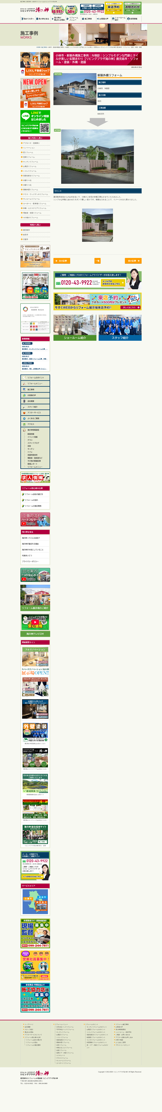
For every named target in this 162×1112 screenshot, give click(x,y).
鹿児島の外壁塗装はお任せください (35, 743)
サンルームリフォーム (31, 199)
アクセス (31, 424)
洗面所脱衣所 (32, 455)
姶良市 (25, 235)
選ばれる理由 (29, 1032)
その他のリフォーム (30, 217)
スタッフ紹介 (32, 407)
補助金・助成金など (35, 458)
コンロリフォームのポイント (96, 1040)
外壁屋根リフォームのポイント (97, 1042)
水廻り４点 (27, 180)
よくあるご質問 (33, 418)
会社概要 (31, 401)
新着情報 (31, 434)
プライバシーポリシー (30, 561)
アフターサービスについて (33, 1035)
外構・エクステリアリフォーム (34, 208)
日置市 (25, 239)
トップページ (29, 1024)
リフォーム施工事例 (122, 1024)
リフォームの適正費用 (33, 506)
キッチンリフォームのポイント (97, 1027)
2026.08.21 (35, 346)
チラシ (30, 440)
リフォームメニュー (73, 19)
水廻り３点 (27, 185)
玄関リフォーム (29, 157)
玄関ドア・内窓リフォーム (65, 1053)
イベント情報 (32, 437)
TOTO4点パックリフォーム (65, 1029)
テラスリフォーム (62, 1058)
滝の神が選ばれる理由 (59, 19)
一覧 (98, 261)
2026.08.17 (35, 356)
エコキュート (60, 1055)
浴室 (29, 446)
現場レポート (32, 464)
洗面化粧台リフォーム (31, 176)
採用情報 (133, 19)
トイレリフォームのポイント (96, 1032)
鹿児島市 (26, 230)
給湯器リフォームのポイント (96, 1037)
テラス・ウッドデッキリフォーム (35, 194)
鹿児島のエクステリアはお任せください (35, 769)
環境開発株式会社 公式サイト (35, 794)
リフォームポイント (91, 1024)
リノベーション (29, 148)
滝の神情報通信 (33, 430)
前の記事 (132, 261)
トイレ (30, 452)
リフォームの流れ (31, 500)
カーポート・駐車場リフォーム (34, 203)
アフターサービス (34, 412)
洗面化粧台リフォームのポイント (97, 1035)
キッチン (31, 449)
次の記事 (63, 261)
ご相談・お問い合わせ (123, 1035)
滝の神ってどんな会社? (31, 538)
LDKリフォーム (61, 1045)
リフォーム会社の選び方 (34, 494)
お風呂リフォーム (29, 166)
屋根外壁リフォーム (30, 190)
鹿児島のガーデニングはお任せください (35, 820)
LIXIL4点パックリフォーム (65, 1027)
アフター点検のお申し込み (124, 1037)
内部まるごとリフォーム (64, 1047)
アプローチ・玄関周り (31, 143)
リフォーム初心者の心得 (32, 1037)
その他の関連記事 (34, 461)
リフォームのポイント (36, 377)
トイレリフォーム (29, 171)
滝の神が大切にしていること (33, 550)
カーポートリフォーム (63, 1063)
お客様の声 (104, 19)
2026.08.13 (35, 366)
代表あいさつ (27, 555)
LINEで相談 (119, 1040)
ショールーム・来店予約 (123, 1032)
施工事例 (88, 19)
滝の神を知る (44, 19)
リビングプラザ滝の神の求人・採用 (35, 845)
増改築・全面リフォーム (32, 213)
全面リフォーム (61, 1050)
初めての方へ (29, 19)
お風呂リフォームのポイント (96, 1029)
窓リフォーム (28, 152)
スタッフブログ (33, 443)
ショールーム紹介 (120, 19)
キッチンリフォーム (30, 162)
